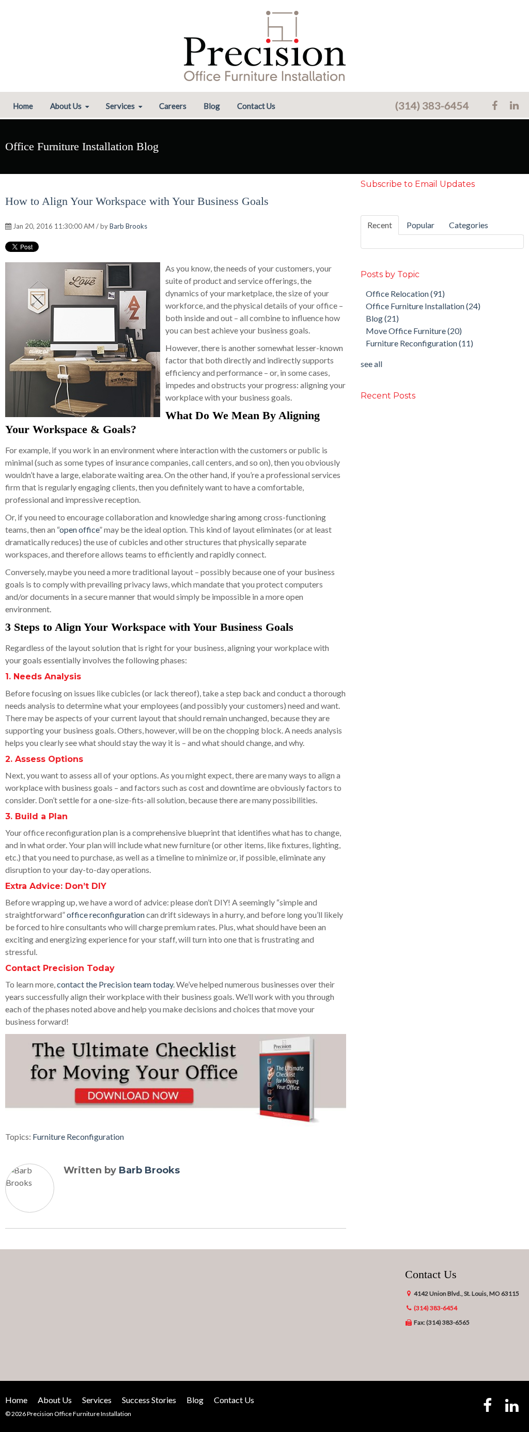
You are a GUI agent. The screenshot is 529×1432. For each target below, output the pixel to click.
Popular (420, 225)
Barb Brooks (128, 226)
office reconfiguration (106, 914)
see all (371, 364)
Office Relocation (405, 293)
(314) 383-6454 (432, 105)
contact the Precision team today (115, 984)
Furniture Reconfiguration (78, 1136)
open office (79, 529)
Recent (379, 225)
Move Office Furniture (414, 331)
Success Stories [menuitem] (149, 1400)
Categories (468, 225)
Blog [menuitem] (212, 106)
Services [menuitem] (120, 106)
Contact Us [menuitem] (256, 106)
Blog (382, 318)
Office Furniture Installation (423, 306)
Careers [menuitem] (172, 106)
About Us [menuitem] (66, 106)
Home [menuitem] (23, 106)
